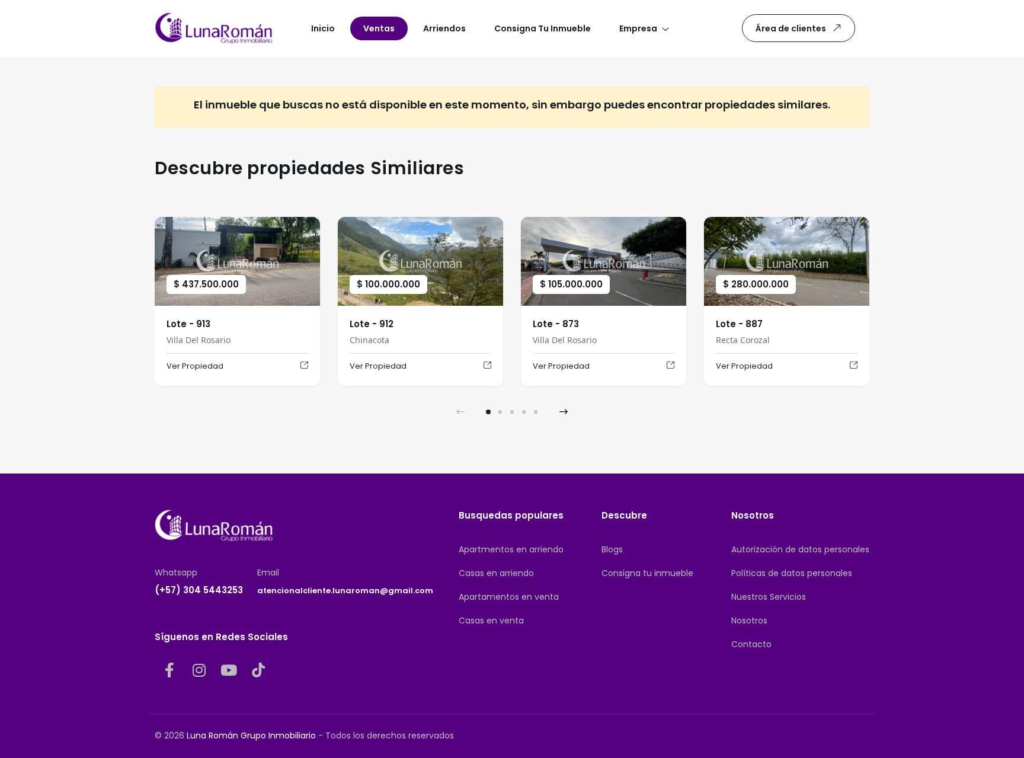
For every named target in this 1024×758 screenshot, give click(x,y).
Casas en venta (491, 620)
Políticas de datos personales (791, 573)
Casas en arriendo (496, 573)
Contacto (751, 644)
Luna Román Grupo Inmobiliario (251, 735)
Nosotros (749, 620)
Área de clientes (791, 28)
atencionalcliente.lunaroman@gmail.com (345, 590)
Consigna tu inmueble (647, 573)
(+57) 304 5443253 (199, 590)
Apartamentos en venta (509, 597)
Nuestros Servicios (768, 597)
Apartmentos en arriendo (511, 549)
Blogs (612, 549)
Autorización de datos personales (800, 549)
